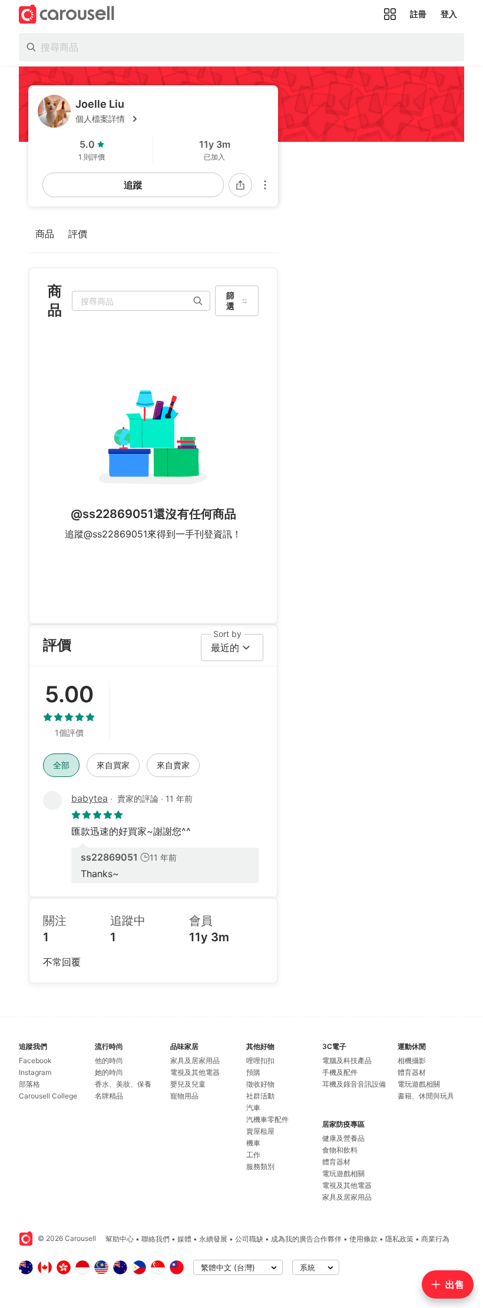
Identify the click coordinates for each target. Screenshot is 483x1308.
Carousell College (48, 1095)
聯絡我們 (155, 1238)
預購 (253, 1072)
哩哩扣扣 (260, 1060)
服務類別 (260, 1166)
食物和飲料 (340, 1150)
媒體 (184, 1238)
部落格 (29, 1084)
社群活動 (260, 1095)
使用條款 (363, 1238)
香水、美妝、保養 (123, 1084)
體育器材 (336, 1161)
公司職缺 (249, 1238)
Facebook (35, 1060)
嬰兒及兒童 (188, 1084)
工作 (253, 1154)
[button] (172, 119)
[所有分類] (390, 14)
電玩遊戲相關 (343, 1173)
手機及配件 (340, 1072)
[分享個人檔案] (240, 185)
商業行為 (435, 1238)
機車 (253, 1142)
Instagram (35, 1072)
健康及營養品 (343, 1138)
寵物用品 (184, 1095)
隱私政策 (399, 1238)
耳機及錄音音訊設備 (354, 1084)
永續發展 (213, 1238)
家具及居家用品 (195, 1060)
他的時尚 (109, 1060)
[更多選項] (265, 185)
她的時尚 (109, 1072)
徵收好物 (260, 1084)
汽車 (253, 1107)
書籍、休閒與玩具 (426, 1095)
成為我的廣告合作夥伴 (306, 1238)
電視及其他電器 (195, 1072)
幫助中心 (119, 1238)
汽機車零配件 (267, 1119)
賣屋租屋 (260, 1131)
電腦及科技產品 (347, 1060)
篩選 (230, 300)
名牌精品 (109, 1095)
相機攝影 (412, 1060)
